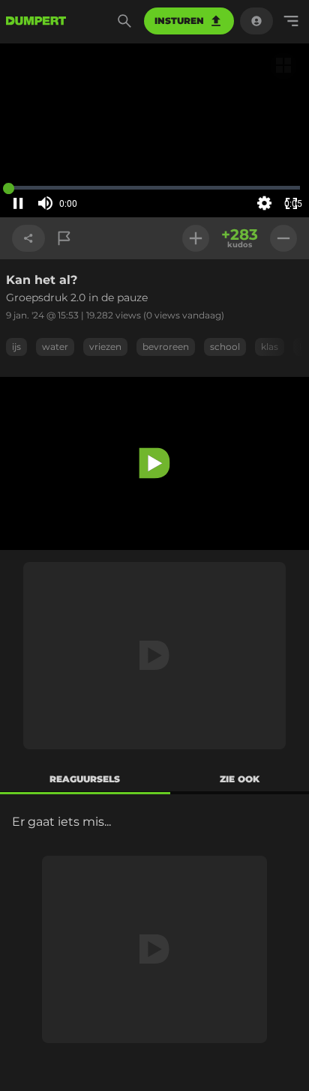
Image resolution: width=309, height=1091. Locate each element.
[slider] (89, 203)
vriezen (105, 346)
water (55, 346)
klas (269, 346)
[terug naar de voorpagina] (36, 20)
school (225, 346)
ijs (16, 346)
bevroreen (165, 346)
